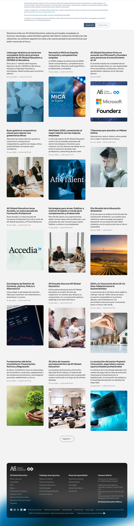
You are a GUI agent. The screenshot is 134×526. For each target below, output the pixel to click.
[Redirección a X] (18, 509)
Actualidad (14, 482)
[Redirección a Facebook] (11, 509)
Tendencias (73, 491)
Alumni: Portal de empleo (19, 497)
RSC (11, 485)
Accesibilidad (67, 510)
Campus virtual (15, 494)
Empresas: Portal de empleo (20, 500)
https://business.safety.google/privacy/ (44, 12)
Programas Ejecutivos (47, 485)
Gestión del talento (76, 488)
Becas (12, 488)
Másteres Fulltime (46, 479)
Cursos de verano (45, 494)
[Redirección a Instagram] (14, 509)
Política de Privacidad (52, 510)
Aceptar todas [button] (89, 25)
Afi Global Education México (110, 502)
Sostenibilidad (74, 482)
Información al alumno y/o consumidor (110, 510)
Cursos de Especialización (49, 491)
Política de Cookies (35, 510)
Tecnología (73, 485)
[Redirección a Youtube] (24, 509)
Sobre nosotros (16, 479)
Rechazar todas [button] (102, 25)
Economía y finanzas (76, 479)
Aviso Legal (89, 510)
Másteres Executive (46, 482)
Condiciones (78, 510)
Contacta (13, 503)
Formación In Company (18, 491)
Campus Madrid (104, 475)
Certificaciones (45, 488)
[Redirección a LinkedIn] (21, 509)
